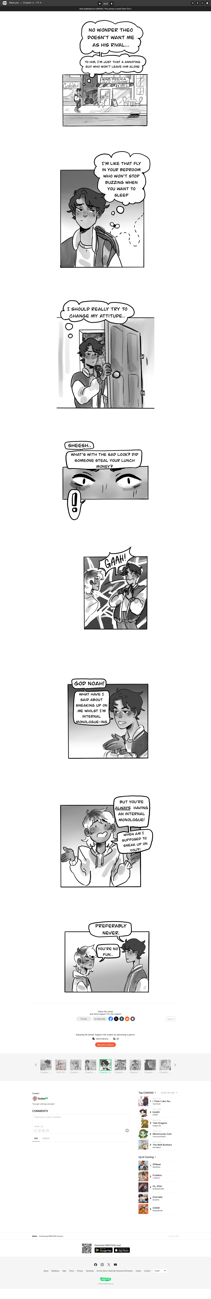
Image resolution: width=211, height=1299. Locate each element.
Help (64, 1271)
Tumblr (121, 1019)
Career (138, 1271)
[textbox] (80, 1119)
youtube (115, 1264)
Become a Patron (105, 1045)
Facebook (198, 3)
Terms (71, 1271)
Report (171, 1019)
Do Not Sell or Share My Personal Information (115, 1271)
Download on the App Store (122, 1250)
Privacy (80, 1271)
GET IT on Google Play (104, 1250)
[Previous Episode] (100, 4)
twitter (108, 1264)
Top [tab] (36, 1138)
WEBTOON (4, 3)
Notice (34, 1236)
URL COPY (207, 3)
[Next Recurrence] (175, 1064)
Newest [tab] (46, 1138)
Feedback (55, 1271)
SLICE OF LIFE (167, 1093)
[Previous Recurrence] (36, 1064)
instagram (102, 1264)
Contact (147, 1271)
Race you (14, 2)
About (46, 1271)
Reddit (127, 1019)
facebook (95, 1264)
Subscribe (193, 3)
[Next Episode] (112, 4)
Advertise (90, 1271)
